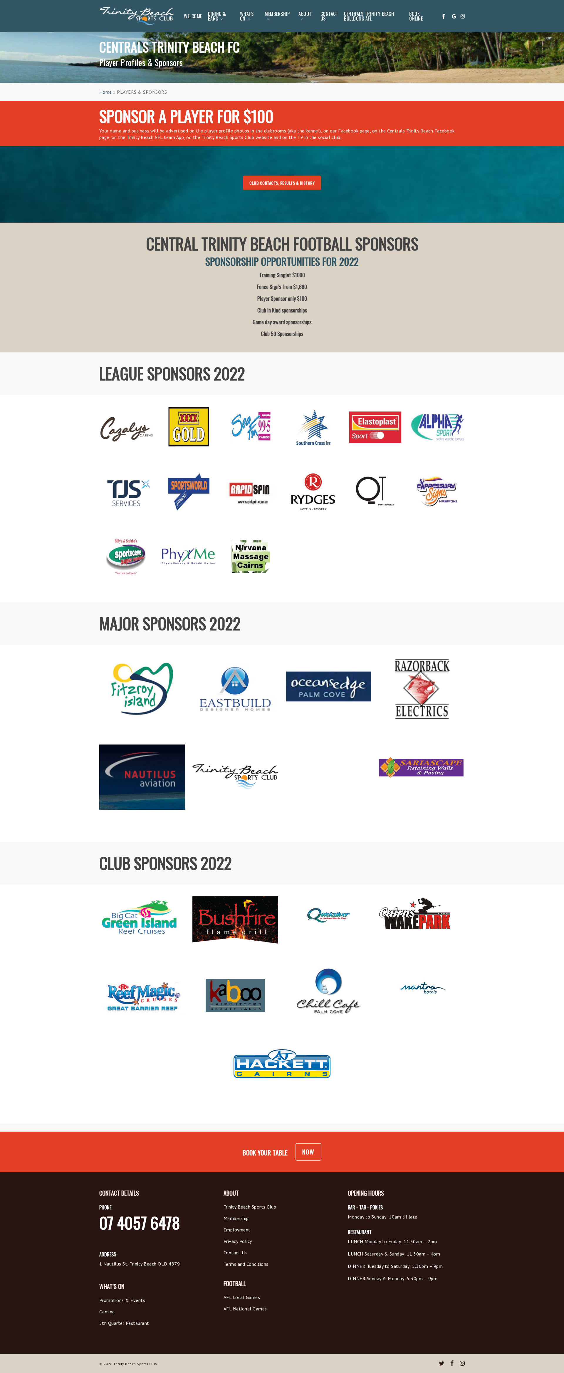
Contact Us (235, 1253)
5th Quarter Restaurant (124, 1323)
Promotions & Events (122, 1300)
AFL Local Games (242, 1297)
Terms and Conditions (246, 1264)
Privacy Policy (238, 1241)
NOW (308, 1151)
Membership (236, 1218)
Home (105, 92)
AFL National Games (245, 1309)
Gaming (107, 1312)
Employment (237, 1230)
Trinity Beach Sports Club (250, 1207)
